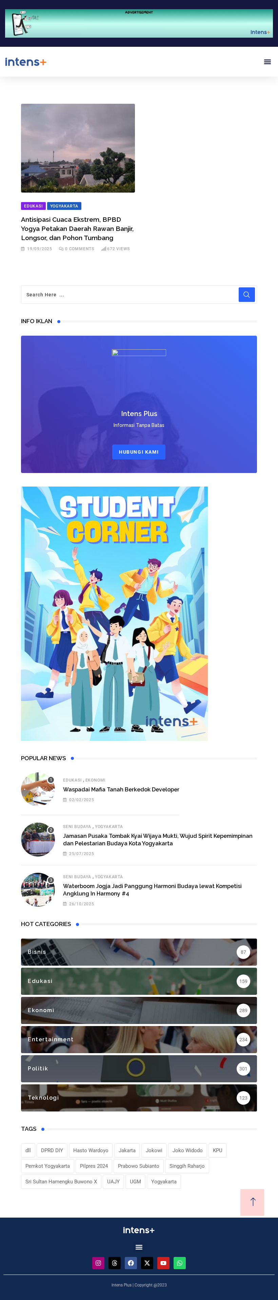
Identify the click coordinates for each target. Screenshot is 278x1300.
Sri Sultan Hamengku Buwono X (61, 1182)
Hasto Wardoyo (90, 1150)
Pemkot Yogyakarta (47, 1166)
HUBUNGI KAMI (139, 452)
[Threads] (114, 1263)
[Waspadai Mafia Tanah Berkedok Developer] (38, 789)
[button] (267, 61)
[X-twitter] (147, 1263)
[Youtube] (163, 1263)
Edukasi (72, 780)
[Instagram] (98, 1263)
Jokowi (154, 1150)
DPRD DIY (52, 1150)
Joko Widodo (188, 1150)
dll (28, 1150)
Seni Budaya (77, 826)
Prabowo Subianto (138, 1166)
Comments (79, 249)
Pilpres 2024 (94, 1166)
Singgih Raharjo (187, 1166)
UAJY (113, 1182)
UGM (135, 1182)
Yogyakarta (109, 826)
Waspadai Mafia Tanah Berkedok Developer (121, 789)
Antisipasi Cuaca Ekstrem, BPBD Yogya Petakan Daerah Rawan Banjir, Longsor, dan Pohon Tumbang (77, 228)
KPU (217, 1150)
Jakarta (127, 1150)
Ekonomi (95, 780)
